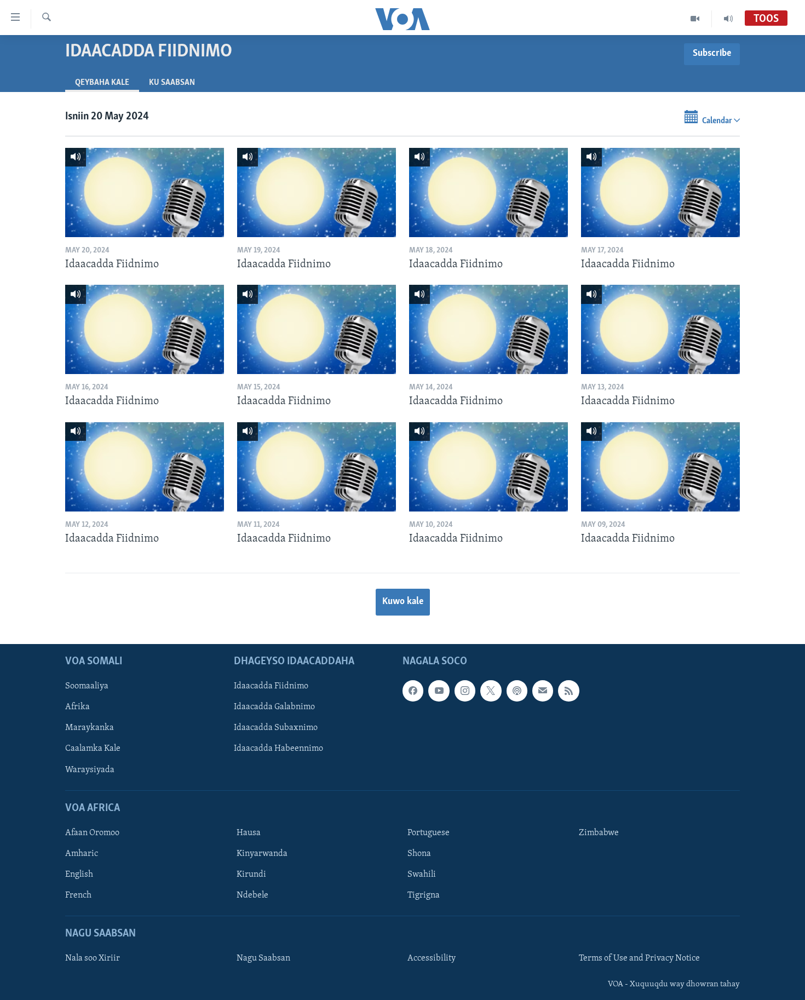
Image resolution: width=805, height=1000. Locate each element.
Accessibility (431, 959)
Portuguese (428, 833)
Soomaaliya (86, 686)
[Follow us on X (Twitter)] (490, 691)
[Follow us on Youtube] (438, 691)
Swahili (421, 874)
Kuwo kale (402, 602)
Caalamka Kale (92, 749)
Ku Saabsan (172, 82)
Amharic (81, 853)
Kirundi (251, 874)
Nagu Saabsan (263, 959)
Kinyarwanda (262, 853)
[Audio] (728, 18)
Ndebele (252, 895)
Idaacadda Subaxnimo (276, 728)
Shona (419, 853)
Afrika (77, 707)
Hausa (249, 833)
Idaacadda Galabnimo (274, 707)
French (78, 895)
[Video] (695, 18)
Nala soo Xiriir (92, 959)
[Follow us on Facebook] (413, 691)
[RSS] (568, 691)
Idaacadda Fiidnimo (271, 686)
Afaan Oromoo (92, 833)
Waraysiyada (89, 770)
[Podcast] (517, 691)
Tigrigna (423, 895)
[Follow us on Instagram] (465, 691)
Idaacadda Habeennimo (278, 749)
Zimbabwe (599, 833)
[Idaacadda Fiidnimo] (144, 192)
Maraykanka (89, 728)
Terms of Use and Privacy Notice (639, 959)
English (79, 874)
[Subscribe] (542, 691)
